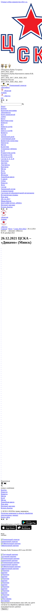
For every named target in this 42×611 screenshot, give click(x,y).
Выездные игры (7, 121)
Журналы (4, 175)
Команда (4, 494)
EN (2, 98)
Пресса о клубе (6, 131)
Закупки (4, 163)
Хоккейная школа (7, 502)
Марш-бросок (6, 201)
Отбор (3, 181)
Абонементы (6, 112)
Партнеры (5, 161)
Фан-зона (4, 504)
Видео (3, 173)
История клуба (6, 155)
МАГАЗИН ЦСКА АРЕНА (11, 203)
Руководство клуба (8, 153)
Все (2, 125)
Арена (3, 116)
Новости (4, 183)
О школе (4, 179)
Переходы (5, 143)
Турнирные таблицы (9, 149)
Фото (3, 171)
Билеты (4, 490)
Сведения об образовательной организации (17, 193)
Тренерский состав (8, 189)
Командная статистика (9, 141)
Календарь (5, 147)
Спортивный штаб (8, 139)
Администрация (7, 191)
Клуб (3, 498)
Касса (3, 118)
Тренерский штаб (7, 137)
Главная (4, 229)
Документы (5, 165)
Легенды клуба (6, 157)
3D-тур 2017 (5, 199)
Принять (4, 609)
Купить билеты (7, 508)
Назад (3, 106)
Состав (3, 135)
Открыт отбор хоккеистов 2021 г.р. (14, 2)
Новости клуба (6, 127)
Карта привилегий (8, 114)
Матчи (3, 129)
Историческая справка (9, 195)
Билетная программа (9, 110)
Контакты (4, 167)
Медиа (3, 500)
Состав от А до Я (7, 159)
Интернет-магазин (8, 506)
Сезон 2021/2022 (20, 229)
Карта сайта (5, 517)
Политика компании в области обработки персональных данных (17, 514)
